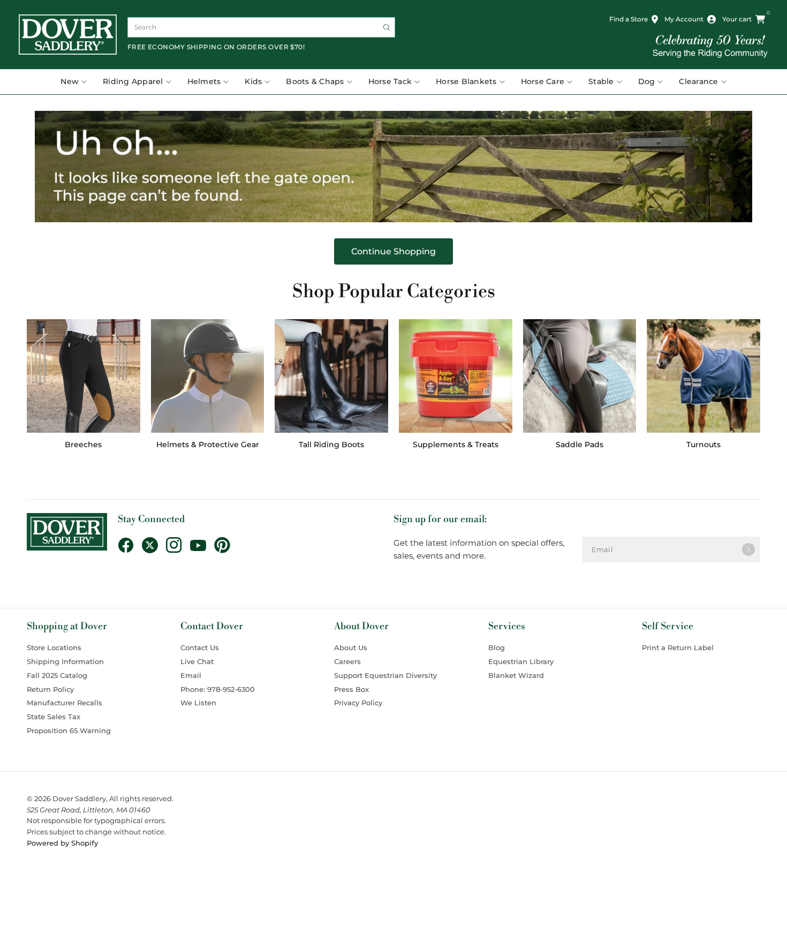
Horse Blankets (466, 81)
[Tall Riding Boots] (331, 376)
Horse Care (543, 81)
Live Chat (197, 661)
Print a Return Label (678, 647)
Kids (253, 81)
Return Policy (50, 689)
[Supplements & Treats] (455, 376)
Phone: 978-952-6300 (217, 689)
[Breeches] (83, 376)
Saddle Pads (579, 444)
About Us (350, 647)
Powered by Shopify (62, 843)
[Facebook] (130, 545)
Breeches (83, 444)
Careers (347, 661)
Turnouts (703, 444)
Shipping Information (65, 661)
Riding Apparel (133, 81)
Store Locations (54, 647)
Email (190, 675)
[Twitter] (154, 545)
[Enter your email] (748, 549)
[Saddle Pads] (580, 376)
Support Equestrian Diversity (385, 675)
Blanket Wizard (516, 675)
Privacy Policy (358, 702)
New (69, 81)
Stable (601, 81)
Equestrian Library (521, 661)
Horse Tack (390, 81)
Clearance (698, 81)
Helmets (204, 81)
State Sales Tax (53, 716)
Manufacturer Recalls (64, 702)
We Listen (198, 702)
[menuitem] (77, 82)
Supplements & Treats (455, 444)
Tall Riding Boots (331, 444)
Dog (646, 81)
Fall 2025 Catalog (57, 675)
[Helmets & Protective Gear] (207, 376)
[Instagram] (178, 545)
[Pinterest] (226, 545)
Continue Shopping (393, 251)
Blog (496, 647)
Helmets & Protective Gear (207, 444)
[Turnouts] (703, 376)
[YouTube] (202, 545)
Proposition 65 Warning (69, 730)
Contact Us (199, 647)
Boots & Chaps (315, 81)
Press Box (351, 689)
